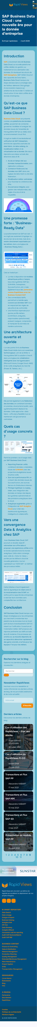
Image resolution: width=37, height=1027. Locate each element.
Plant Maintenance (8, 962)
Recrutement (6, 997)
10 (17, 857)
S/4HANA (19, 470)
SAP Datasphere (10, 75)
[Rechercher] (6, 675)
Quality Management (9, 957)
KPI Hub (5, 925)
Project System (7, 964)
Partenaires (6, 995)
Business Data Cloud (12, 119)
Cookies (5, 1009)
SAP (5, 62)
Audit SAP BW (7, 937)
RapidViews (6, 1000)
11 (21, 857)
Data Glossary (7, 927)
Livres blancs (6, 978)
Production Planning (9, 954)
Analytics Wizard (8, 930)
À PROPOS (6, 992)
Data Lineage (6, 915)
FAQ (3, 986)
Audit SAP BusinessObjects (11, 935)
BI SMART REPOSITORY (11, 910)
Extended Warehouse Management (14, 959)
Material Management (9, 952)
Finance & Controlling (10, 946)
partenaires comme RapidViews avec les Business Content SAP (20, 292)
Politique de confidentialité (11, 1012)
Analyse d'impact (8, 917)
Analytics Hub (7, 922)
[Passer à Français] (34, 4)
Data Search (6, 912)
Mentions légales (8, 1014)
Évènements (6, 981)
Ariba (4, 967)
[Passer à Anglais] (34, 8)
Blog (3, 983)
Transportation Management (12, 969)
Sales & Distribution (9, 949)
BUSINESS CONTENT (10, 944)
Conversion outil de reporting (12, 932)
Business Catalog (8, 920)
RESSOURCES (7, 975)
